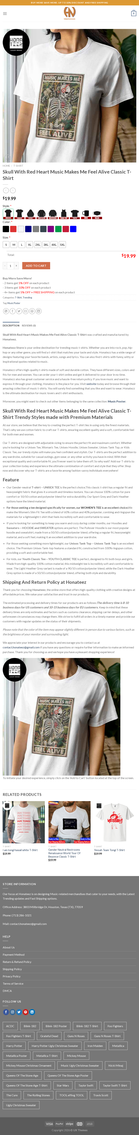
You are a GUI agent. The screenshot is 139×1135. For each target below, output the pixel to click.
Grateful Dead (49, 1036)
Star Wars (63, 1085)
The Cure (12, 1095)
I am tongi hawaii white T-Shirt (20, 850)
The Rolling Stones (38, 1095)
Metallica (118, 1045)
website (91, 383)
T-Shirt (18, 165)
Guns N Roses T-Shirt (107, 1036)
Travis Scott (100, 1095)
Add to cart (36, 265)
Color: (7, 221)
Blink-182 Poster (56, 1026)
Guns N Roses (76, 1036)
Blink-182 (30, 1026)
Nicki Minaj (115, 1065)
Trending (27, 297)
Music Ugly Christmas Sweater (80, 1065)
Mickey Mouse (76, 1055)
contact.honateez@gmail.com (21, 647)
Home (6, 165)
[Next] (136, 834)
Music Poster (13, 303)
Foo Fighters (115, 1026)
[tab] (11, 325)
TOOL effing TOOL (71, 1095)
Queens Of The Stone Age (22, 1075)
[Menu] (5, 13)
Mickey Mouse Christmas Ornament (28, 1065)
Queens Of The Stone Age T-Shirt (26, 1085)
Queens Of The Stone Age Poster (68, 1075)
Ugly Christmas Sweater (21, 1105)
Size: (6, 237)
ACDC (10, 1026)
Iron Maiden (95, 1045)
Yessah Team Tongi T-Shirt (109, 850)
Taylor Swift (85, 1085)
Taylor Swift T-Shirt (115, 1085)
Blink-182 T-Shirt (87, 1026)
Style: (7, 206)
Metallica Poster (16, 1055)
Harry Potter (14, 1045)
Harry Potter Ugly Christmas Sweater (55, 1045)
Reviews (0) (29, 325)
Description (11, 325)
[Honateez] (69, 13)
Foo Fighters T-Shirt (18, 1036)
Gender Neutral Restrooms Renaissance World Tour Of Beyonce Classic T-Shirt (64, 853)
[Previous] (3, 834)
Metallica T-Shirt (47, 1055)
